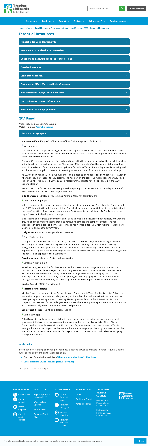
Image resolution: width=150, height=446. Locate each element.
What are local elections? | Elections (76, 357)
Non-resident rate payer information (40, 101)
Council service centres (21, 417)
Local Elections (42, 28)
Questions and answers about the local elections (46, 58)
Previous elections (59, 28)
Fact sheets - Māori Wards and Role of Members (46, 84)
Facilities (46, 21)
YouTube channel (45, 126)
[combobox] (102, 8)
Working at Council (84, 399)
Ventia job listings (83, 404)
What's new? (95, 21)
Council (62, 21)
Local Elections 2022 (79, 28)
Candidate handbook (32, 75)
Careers (79, 394)
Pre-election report (31, 67)
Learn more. (97, 441)
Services (30, 21)
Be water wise (40, 409)
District (78, 21)
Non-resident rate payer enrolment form (42, 92)
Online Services (136, 8)
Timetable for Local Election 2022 (38, 41)
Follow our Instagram (64, 406)
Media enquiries (22, 408)
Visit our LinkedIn (64, 413)
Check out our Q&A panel (34, 133)
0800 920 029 (24, 394)
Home (21, 28)
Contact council (118, 21)
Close (141, 441)
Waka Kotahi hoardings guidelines (38, 109)
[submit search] (122, 8)
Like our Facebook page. (64, 397)
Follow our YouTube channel (64, 423)
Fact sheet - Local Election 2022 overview (42, 50)
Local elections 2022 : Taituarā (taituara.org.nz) (49, 361)
